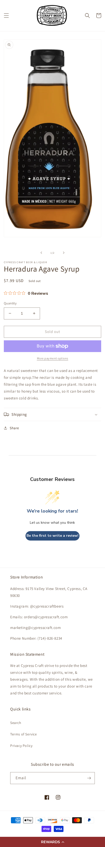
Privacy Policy (21, 745)
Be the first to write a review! (52, 535)
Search (15, 722)
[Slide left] (41, 252)
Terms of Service (23, 734)
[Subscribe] (89, 778)
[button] (52, 842)
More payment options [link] (52, 358)
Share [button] (14, 428)
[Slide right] (63, 252)
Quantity (10, 303)
